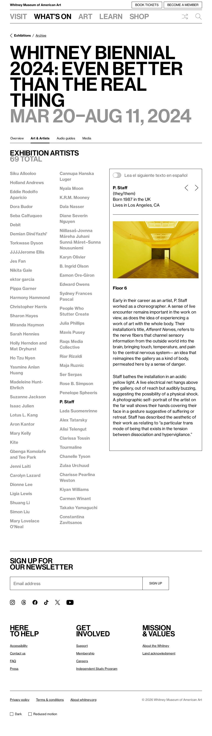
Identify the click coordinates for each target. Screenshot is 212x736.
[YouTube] (70, 602)
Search (197, 16)
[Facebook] (35, 602)
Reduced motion (45, 714)
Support (82, 645)
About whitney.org (83, 699)
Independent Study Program (96, 668)
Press (14, 668)
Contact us (17, 653)
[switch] (156, 175)
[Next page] (195, 196)
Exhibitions (22, 35)
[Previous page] (186, 196)
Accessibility (19, 645)
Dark (18, 714)
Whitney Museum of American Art (35, 5)
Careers (82, 661)
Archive (41, 35)
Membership (85, 653)
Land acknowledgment (158, 653)
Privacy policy (19, 699)
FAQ (13, 661)
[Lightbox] (156, 249)
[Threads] (23, 602)
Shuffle (185, 16)
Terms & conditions (50, 699)
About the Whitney (155, 645)
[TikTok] (46, 602)
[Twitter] (57, 602)
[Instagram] (12, 602)
